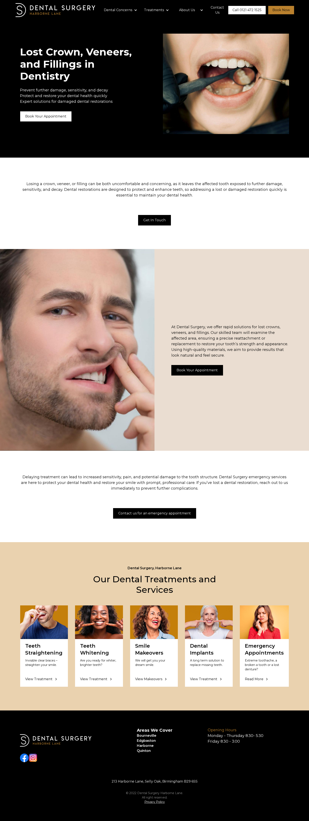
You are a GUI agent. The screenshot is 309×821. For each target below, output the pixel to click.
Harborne (145, 746)
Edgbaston (146, 741)
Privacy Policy (154, 802)
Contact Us (217, 9)
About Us (187, 10)
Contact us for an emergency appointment (154, 513)
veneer (63, 184)
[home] (55, 10)
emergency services (268, 477)
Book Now (281, 10)
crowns (273, 327)
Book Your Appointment (45, 116)
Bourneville (146, 736)
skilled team (230, 332)
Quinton (144, 751)
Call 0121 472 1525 (246, 10)
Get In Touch (154, 220)
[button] (120, 10)
